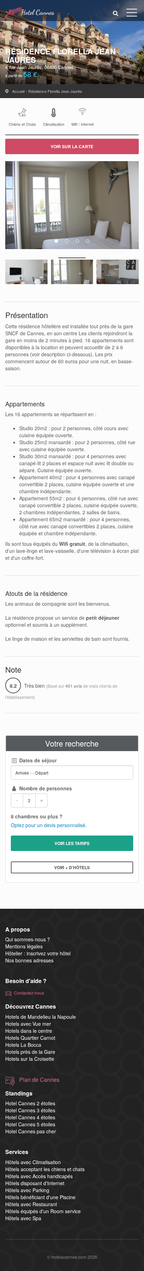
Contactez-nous (29, 993)
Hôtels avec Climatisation (33, 1162)
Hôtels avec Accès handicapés (39, 1176)
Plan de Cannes (39, 1079)
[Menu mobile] (132, 14)
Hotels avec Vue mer (28, 1023)
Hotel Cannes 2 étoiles (30, 1103)
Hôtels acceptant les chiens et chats (45, 1169)
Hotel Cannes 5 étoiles (30, 1124)
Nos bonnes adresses (29, 960)
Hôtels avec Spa (23, 1218)
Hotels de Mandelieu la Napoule (40, 1016)
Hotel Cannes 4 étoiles (30, 1117)
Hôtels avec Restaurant (31, 1204)
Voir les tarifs (72, 843)
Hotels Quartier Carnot (30, 1037)
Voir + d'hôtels (72, 867)
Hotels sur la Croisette (29, 1058)
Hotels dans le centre (28, 1030)
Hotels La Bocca (23, 1044)
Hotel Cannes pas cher (30, 1131)
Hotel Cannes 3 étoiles (30, 1110)
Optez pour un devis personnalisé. (49, 825)
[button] (116, 13)
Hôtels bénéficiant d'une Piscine (40, 1197)
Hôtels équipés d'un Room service (43, 1211)
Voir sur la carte (72, 146)
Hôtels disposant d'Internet (34, 1183)
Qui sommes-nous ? (27, 939)
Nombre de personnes (45, 788)
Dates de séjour (37, 760)
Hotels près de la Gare (30, 1051)
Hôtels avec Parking (27, 1190)
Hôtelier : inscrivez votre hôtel (38, 953)
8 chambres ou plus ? (37, 816)
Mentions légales (24, 946)
